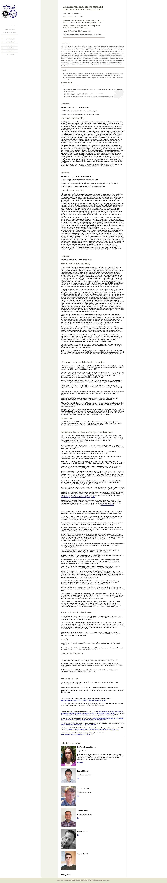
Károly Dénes (10, 54)
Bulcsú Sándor (10, 42)
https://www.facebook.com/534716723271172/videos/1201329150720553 (83, 700)
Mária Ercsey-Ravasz (10, 35)
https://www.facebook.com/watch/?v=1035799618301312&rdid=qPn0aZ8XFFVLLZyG (92, 729)
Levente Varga (10, 45)
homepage (80, 762)
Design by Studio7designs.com (89, 879)
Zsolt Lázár (10, 48)
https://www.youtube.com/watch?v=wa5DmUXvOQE (77, 734)
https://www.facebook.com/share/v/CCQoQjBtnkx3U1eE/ (78, 724)
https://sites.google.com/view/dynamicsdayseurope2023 (78, 497)
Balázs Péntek (10, 51)
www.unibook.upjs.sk (107, 505)
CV (78, 778)
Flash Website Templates (96, 880)
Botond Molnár (10, 38)
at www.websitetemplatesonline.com (80, 880)
